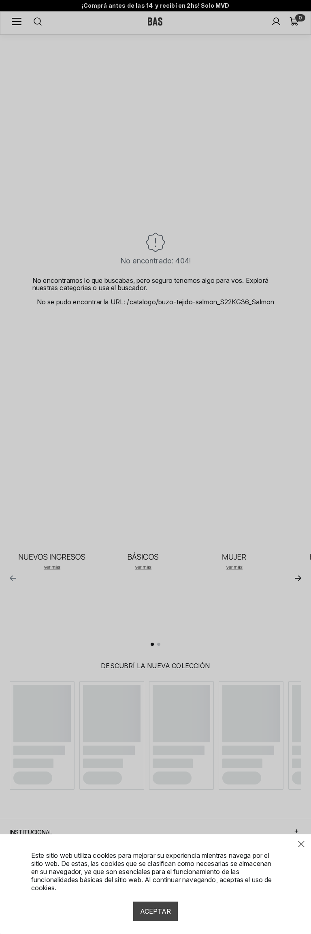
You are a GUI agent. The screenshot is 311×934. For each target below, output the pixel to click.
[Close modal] (301, 844)
